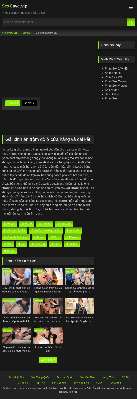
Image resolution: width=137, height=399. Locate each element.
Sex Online (112, 94)
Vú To (125, 377)
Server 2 (29, 103)
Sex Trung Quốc (40, 377)
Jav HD (27, 32)
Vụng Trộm (109, 377)
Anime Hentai (113, 72)
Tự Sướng (115, 382)
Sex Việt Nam (87, 377)
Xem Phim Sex (9, 32)
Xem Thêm (48, 359)
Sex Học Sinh (81, 382)
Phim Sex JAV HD (116, 68)
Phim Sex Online (115, 81)
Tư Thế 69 (22, 382)
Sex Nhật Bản (16, 377)
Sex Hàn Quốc (65, 377)
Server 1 (12, 103)
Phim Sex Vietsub (116, 85)
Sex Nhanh (112, 89)
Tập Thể (40, 382)
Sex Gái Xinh (59, 382)
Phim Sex (111, 98)
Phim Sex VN (113, 77)
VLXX (99, 382)
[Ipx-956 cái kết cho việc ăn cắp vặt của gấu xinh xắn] (79, 306)
